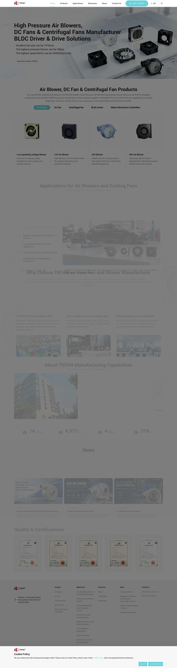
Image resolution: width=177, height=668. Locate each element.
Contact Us (116, 3)
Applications (78, 3)
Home (52, 3)
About (104, 3)
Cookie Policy (98, 658)
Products (64, 3)
